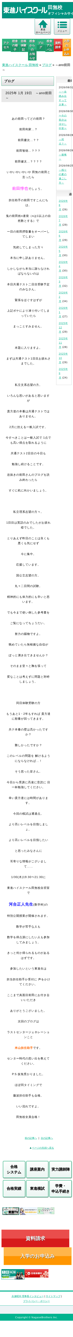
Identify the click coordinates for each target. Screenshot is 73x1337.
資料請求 (58, 45)
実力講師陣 (61, 1169)
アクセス (6, 45)
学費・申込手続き (61, 1188)
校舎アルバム (49, 45)
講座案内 (37, 1169)
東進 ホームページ (43, 31)
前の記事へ (31, 1138)
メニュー (62, 31)
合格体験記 (23, 45)
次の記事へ (47, 1138)
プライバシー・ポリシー (36, 1301)
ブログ (41, 45)
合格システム (14, 1169)
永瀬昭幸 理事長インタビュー (28, 1296)
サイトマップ (53, 1296)
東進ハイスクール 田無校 (20, 65)
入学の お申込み (67, 47)
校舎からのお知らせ (32, 49)
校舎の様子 (15, 45)
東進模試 (37, 1188)
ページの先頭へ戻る (43, 1147)
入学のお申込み (37, 1256)
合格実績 (14, 1188)
